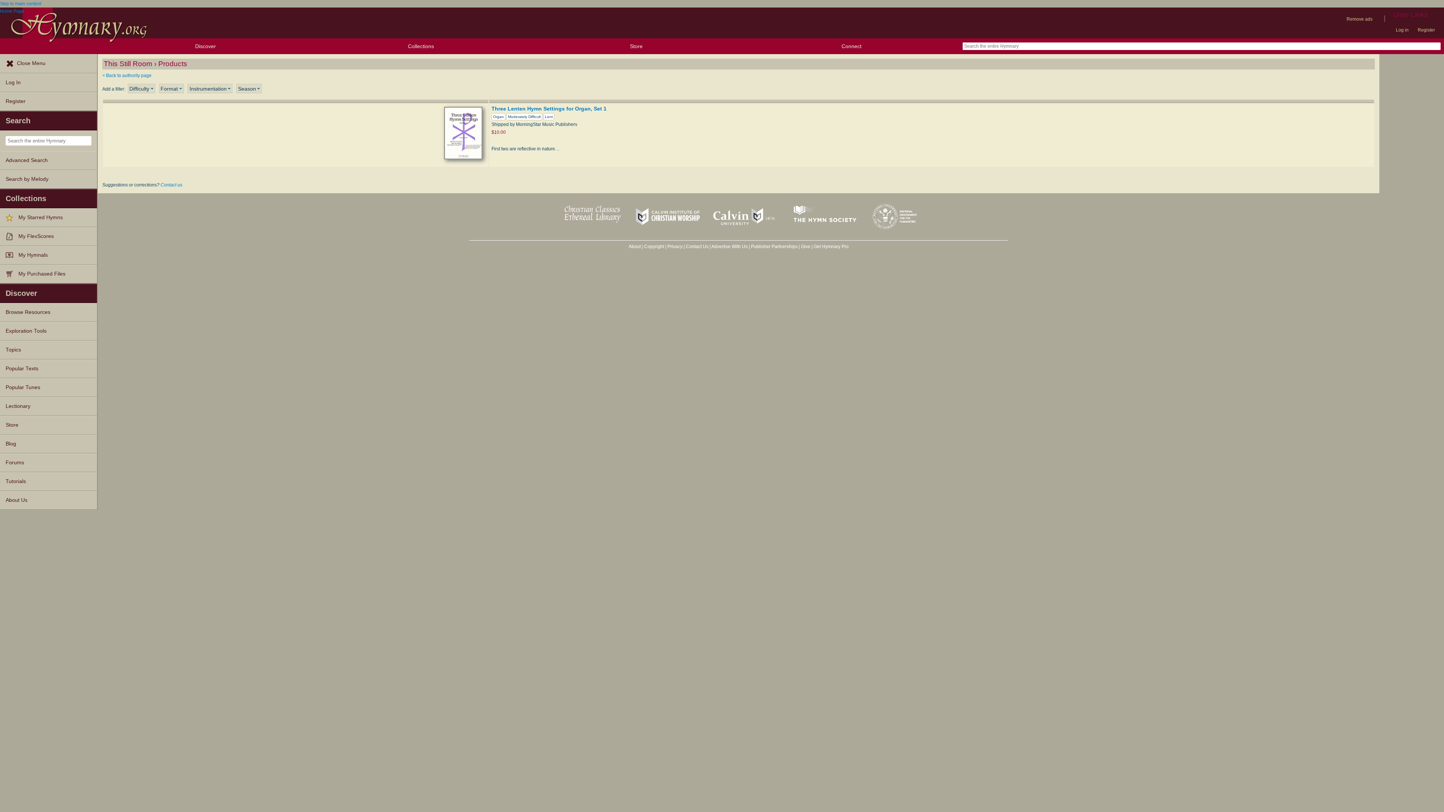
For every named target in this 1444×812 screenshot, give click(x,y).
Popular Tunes (23, 387)
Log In (13, 82)
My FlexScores (36, 236)
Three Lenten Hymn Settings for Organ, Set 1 (549, 109)
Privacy (675, 246)
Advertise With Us (729, 246)
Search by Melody (27, 179)
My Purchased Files (41, 274)
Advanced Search (27, 160)
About (635, 246)
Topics (13, 350)
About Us (16, 500)
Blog (11, 444)
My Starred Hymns (40, 217)
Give (805, 246)
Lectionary (18, 406)
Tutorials (16, 481)
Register (1426, 30)
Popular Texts (22, 368)
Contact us (171, 185)
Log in (1402, 30)
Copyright (654, 246)
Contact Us (697, 246)
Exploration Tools (26, 331)
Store (636, 46)
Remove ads (1360, 19)
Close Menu (31, 63)
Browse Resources (28, 312)
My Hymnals (33, 255)
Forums (15, 462)
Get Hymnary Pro (831, 246)
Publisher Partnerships (774, 246)
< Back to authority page (127, 75)
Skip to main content (20, 3)
